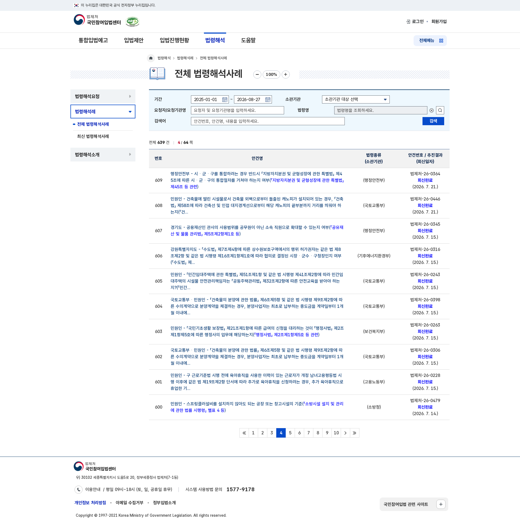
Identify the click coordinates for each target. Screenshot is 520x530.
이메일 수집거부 (130, 502)
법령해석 (215, 40)
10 (336, 432)
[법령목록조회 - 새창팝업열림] (440, 110)
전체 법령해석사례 (93, 124)
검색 (433, 121)
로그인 (418, 21)
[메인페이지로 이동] (97, 20)
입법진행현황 (174, 40)
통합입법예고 (93, 40)
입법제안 (134, 40)
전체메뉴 (426, 40)
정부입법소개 (164, 502)
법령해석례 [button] (85, 111)
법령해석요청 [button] (87, 96)
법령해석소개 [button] (87, 154)
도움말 (248, 40)
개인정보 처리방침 (90, 502)
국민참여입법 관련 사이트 (406, 504)
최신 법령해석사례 (93, 136)
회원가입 (439, 21)
